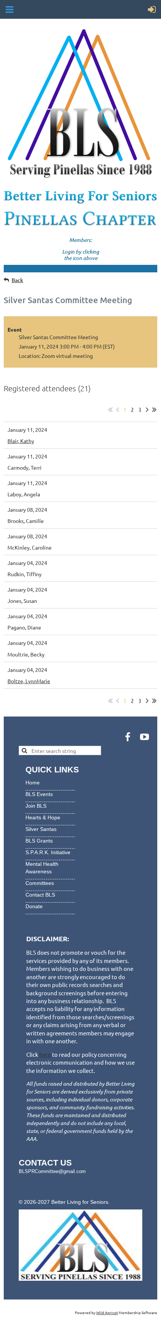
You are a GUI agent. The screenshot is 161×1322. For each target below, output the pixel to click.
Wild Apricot (107, 1312)
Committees (39, 883)
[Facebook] (127, 737)
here (45, 1054)
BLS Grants (39, 841)
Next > (147, 409)
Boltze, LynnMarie (28, 681)
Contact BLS (40, 895)
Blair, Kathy (20, 440)
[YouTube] (144, 737)
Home (32, 783)
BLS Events (39, 794)
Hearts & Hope (42, 817)
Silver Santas (41, 829)
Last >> (154, 409)
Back (17, 280)
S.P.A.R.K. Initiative (47, 852)
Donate (34, 906)
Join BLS (35, 806)
